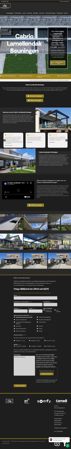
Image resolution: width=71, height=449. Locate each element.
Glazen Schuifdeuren (21, 331)
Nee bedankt (58, 310)
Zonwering (18, 326)
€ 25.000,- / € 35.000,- (36, 346)
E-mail (32, 308)
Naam (17, 295)
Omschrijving (17, 354)
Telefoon (18, 308)
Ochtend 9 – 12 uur (20, 340)
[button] (4, 140)
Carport (40, 328)
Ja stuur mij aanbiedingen (48, 310)
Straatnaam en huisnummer (23, 301)
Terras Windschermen (21, 328)
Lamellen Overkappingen (45, 317)
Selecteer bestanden (47, 374)
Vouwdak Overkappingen (45, 319)
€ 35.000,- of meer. (50, 346)
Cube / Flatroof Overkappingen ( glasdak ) (23, 322)
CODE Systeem (42, 322)
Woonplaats (48, 301)
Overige (40, 331)
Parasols (41, 326)
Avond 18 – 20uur (50, 340)
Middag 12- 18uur (35, 340)
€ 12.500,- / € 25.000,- (21, 346)
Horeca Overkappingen (21, 319)
